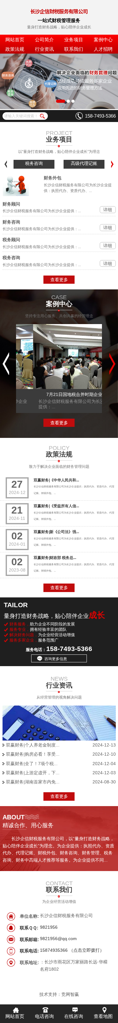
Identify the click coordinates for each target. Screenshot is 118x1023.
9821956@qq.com (58, 939)
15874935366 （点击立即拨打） (72, 950)
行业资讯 (44, 49)
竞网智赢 (70, 994)
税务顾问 (11, 239)
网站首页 (14, 39)
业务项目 (73, 39)
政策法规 (14, 49)
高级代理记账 (84, 163)
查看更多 (59, 279)
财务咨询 (11, 221)
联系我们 (73, 49)
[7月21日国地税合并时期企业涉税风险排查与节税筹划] (59, 357)
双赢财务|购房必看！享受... (32, 754)
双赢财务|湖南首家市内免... (32, 781)
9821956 (49, 927)
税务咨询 (34, 163)
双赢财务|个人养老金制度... (32, 744)
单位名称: (29, 916)
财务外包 (52, 177)
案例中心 (103, 39)
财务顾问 (11, 203)
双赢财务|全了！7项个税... (32, 763)
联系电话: (29, 950)
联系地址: (29, 962)
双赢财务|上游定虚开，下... (32, 772)
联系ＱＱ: (29, 927)
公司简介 (44, 39)
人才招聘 (103, 49)
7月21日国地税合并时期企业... (59, 394)
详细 (107, 209)
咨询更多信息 (55, 659)
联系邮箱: (29, 939)
